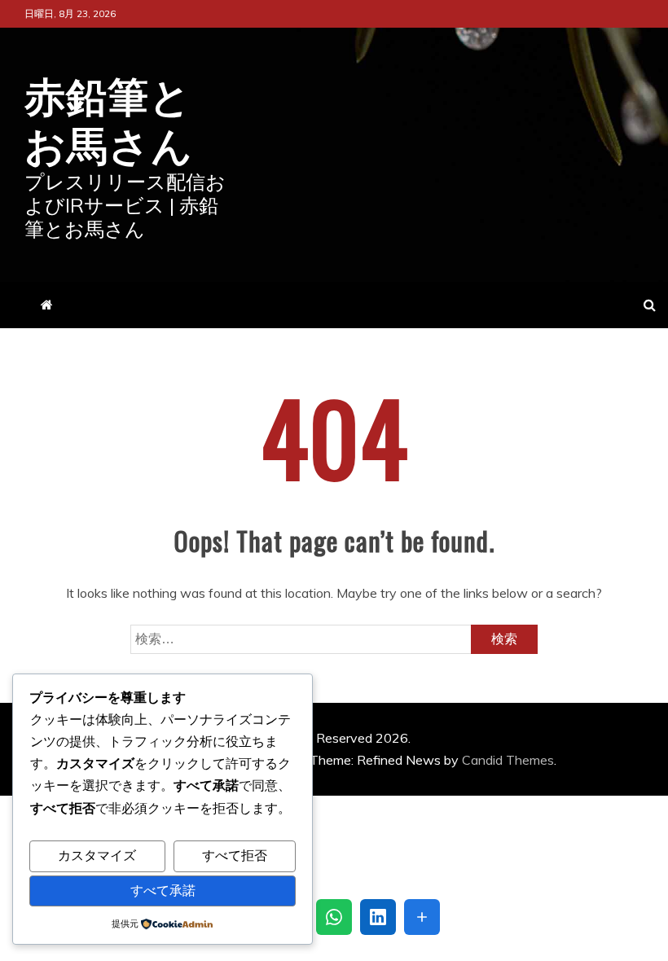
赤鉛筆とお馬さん (108, 117)
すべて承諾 (163, 891)
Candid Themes (508, 760)
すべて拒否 (234, 856)
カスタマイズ (97, 856)
